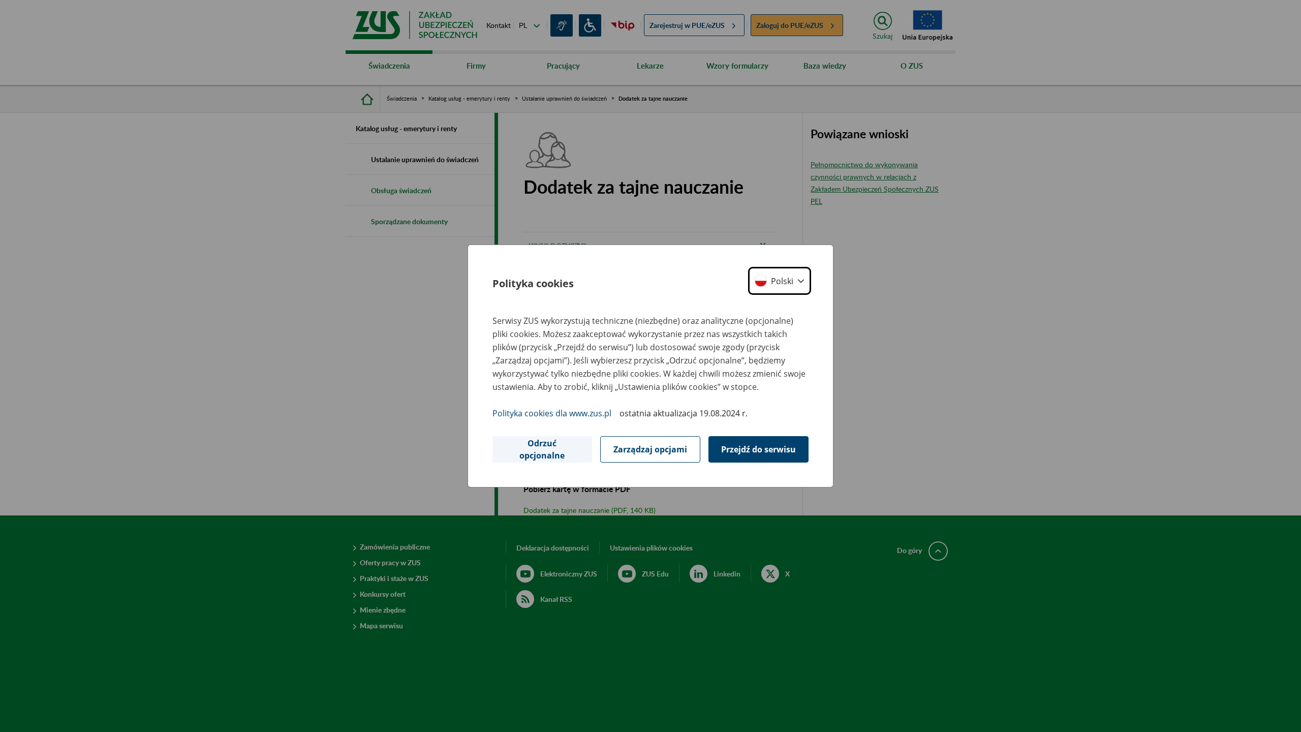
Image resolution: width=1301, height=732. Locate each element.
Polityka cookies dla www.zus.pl (551, 413)
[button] (780, 280)
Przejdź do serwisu (758, 449)
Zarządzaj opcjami (650, 449)
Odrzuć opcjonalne (542, 449)
